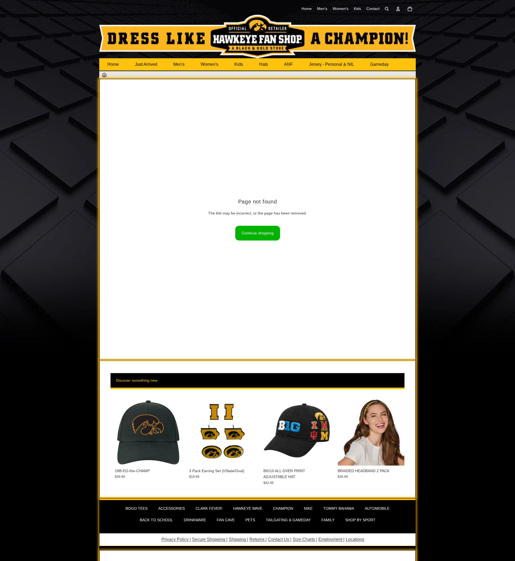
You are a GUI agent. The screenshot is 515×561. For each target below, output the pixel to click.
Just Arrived (146, 64)
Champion (283, 508)
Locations (355, 539)
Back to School (156, 520)
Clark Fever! (209, 508)
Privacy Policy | (176, 539)
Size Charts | (305, 539)
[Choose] (322, 457)
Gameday (379, 64)
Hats (263, 64)
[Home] (104, 74)
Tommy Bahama (338, 508)
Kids (238, 64)
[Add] (173, 457)
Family (327, 520)
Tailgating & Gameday (288, 520)
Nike (308, 508)
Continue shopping (258, 233)
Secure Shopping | (209, 539)
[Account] (398, 9)
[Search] (387, 9)
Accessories (171, 508)
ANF (288, 64)
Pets (250, 520)
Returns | (258, 539)
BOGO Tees (137, 508)
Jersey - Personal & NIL (331, 64)
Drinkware (195, 520)
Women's (209, 64)
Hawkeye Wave (247, 508)
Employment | (331, 539)
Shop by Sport (360, 520)
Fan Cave (226, 520)
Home (113, 64)
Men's (179, 64)
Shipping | (238, 539)
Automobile (377, 508)
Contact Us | (279, 539)
